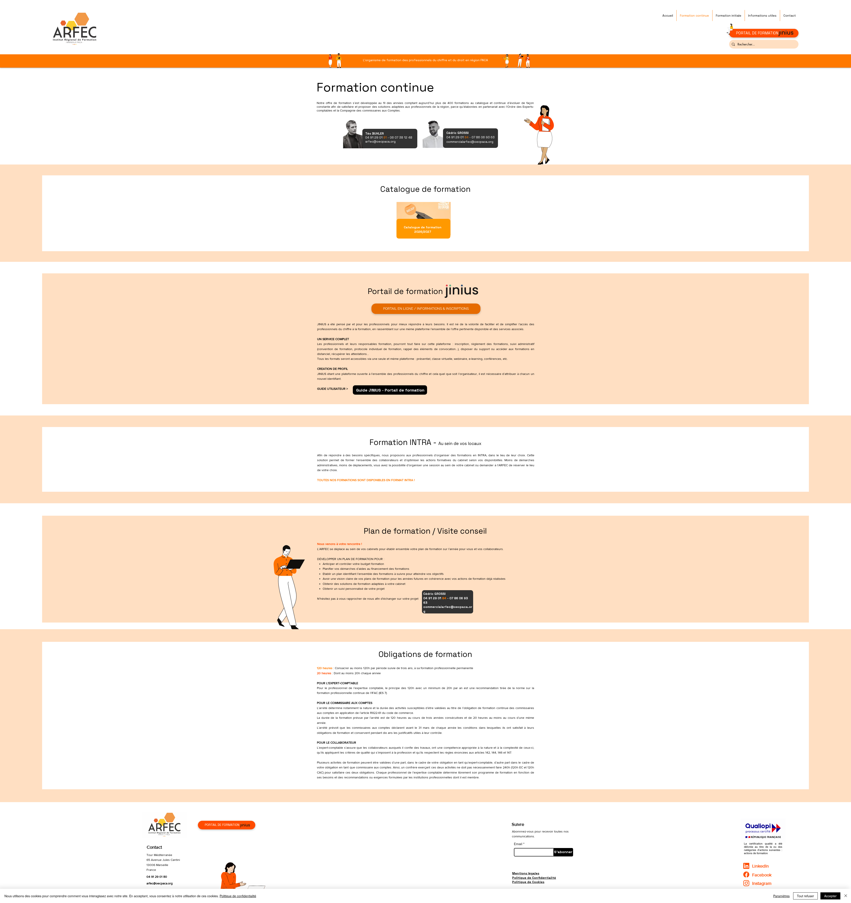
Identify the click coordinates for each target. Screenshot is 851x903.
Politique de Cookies (528, 882)
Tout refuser (805, 896)
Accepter (830, 896)
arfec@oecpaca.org (159, 883)
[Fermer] (845, 895)
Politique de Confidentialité (534, 878)
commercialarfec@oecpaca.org (469, 142)
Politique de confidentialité (238, 896)
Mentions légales (525, 873)
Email (518, 844)
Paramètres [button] (781, 896)
